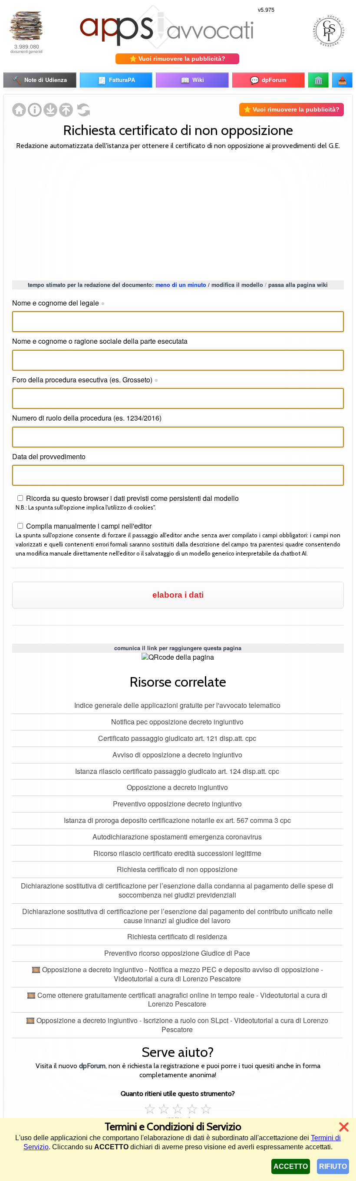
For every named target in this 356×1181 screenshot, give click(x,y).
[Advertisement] (178, 214)
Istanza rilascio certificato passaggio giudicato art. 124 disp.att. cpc (177, 771)
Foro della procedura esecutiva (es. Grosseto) (85, 380)
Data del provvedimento (49, 456)
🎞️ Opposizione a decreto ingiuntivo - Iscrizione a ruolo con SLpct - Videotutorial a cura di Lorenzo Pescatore (177, 1024)
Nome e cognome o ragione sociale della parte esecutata (100, 341)
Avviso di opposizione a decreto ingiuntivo (177, 755)
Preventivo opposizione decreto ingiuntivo (177, 804)
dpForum (92, 1066)
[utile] (178, 1107)
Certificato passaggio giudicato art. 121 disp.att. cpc (177, 738)
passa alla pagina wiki (298, 285)
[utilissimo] (206, 1107)
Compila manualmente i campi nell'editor (88, 526)
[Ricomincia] (81, 114)
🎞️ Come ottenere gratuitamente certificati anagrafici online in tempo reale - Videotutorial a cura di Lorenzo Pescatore (177, 999)
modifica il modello (237, 285)
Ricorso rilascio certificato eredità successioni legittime (177, 853)
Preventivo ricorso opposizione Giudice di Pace (177, 953)
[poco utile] (164, 1107)
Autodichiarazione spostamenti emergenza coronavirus (177, 837)
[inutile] (150, 1107)
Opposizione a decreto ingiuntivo (177, 787)
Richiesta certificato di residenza (177, 936)
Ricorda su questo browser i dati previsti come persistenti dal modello (131, 498)
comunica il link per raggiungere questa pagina (177, 648)
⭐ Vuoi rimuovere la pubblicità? (177, 58)
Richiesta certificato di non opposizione (177, 869)
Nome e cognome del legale (58, 303)
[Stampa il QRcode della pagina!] (178, 657)
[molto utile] (192, 1107)
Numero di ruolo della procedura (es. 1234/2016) (87, 418)
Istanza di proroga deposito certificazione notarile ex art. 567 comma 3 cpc (177, 820)
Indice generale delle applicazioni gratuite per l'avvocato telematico (177, 705)
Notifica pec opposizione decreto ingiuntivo (177, 722)
